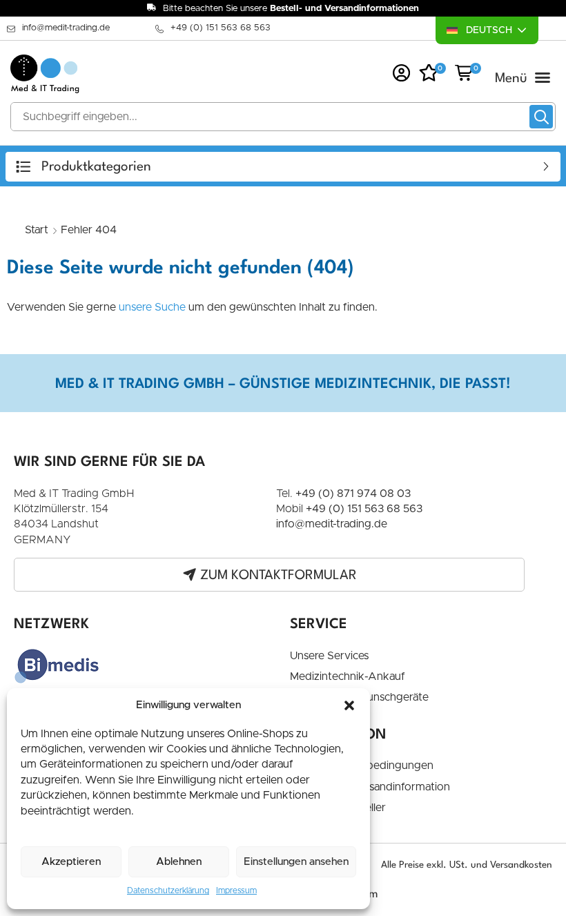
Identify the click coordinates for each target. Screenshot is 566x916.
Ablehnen (179, 862)
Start (36, 229)
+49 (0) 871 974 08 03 (353, 493)
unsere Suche (152, 307)
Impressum (236, 890)
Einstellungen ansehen (296, 862)
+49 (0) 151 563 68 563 (220, 27)
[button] (349, 705)
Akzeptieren (71, 862)
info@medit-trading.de (66, 27)
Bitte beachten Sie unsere (291, 8)
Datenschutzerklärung (168, 890)
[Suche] (541, 116)
